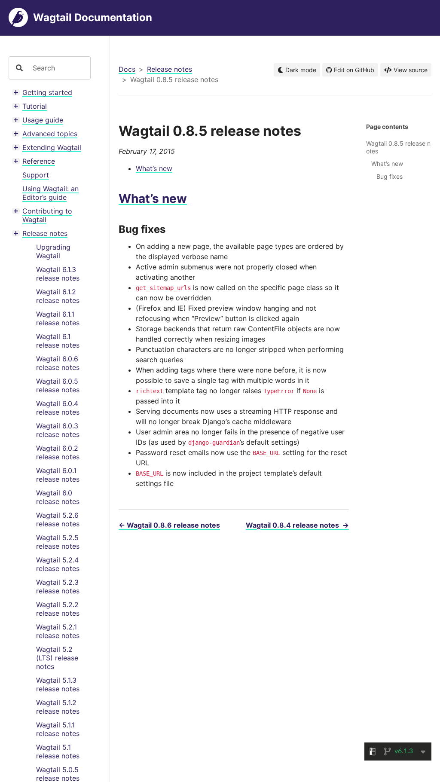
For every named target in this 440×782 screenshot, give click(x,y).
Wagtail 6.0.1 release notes (57, 474)
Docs (127, 69)
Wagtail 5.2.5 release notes (57, 541)
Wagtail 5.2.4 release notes (57, 564)
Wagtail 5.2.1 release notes (57, 631)
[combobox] (58, 67)
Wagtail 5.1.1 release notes (57, 729)
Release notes (44, 233)
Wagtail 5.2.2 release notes (57, 608)
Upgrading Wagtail (53, 251)
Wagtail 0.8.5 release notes (398, 147)
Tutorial (34, 106)
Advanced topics (49, 133)
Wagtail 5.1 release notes (57, 751)
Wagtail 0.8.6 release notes (169, 525)
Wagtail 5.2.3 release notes (57, 586)
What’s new (154, 168)
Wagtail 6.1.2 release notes (57, 296)
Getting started (47, 92)
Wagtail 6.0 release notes (57, 497)
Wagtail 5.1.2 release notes (57, 706)
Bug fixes (389, 176)
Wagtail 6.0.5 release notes (57, 385)
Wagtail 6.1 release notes (57, 340)
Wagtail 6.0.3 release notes (57, 430)
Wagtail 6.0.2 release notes (57, 452)
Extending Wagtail (51, 147)
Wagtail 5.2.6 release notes (57, 519)
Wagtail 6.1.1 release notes (57, 318)
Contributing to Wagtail (47, 215)
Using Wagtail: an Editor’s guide (50, 193)
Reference (38, 161)
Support (35, 175)
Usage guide (42, 120)
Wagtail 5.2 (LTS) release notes (57, 658)
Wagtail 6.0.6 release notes (57, 363)
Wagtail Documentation (92, 17)
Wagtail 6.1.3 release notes (57, 273)
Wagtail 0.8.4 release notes (297, 525)
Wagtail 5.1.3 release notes (57, 684)
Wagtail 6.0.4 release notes (57, 407)
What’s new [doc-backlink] (153, 198)
